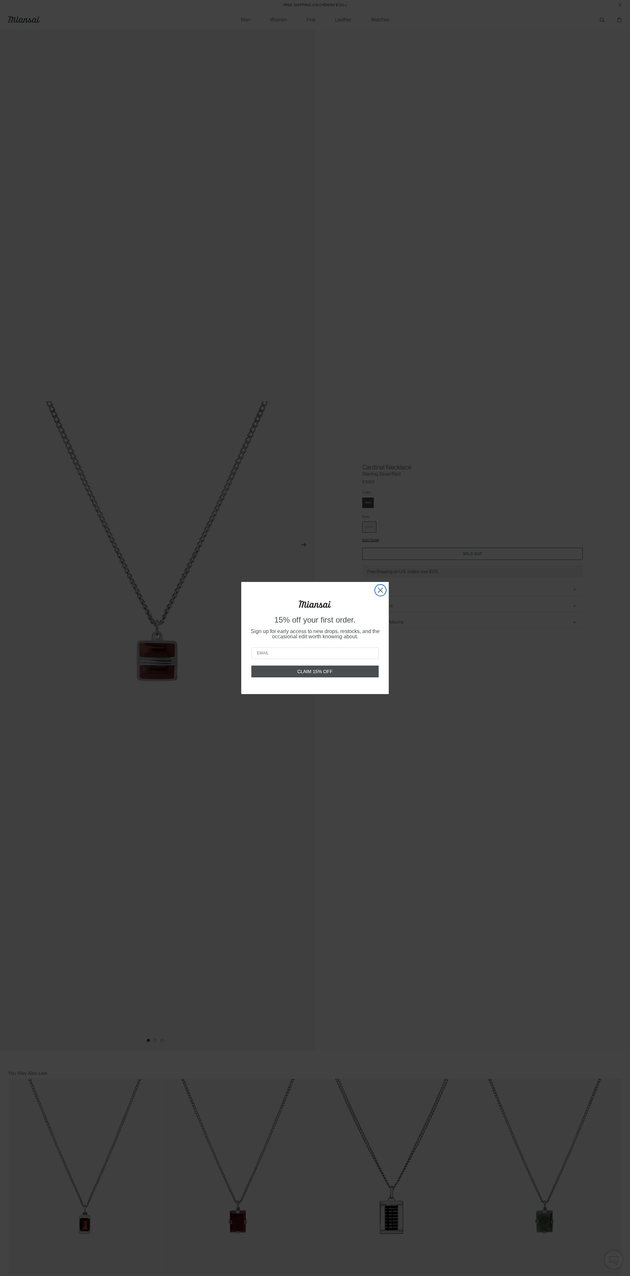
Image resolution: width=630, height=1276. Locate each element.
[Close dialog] (380, 590)
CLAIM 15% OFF (315, 671)
